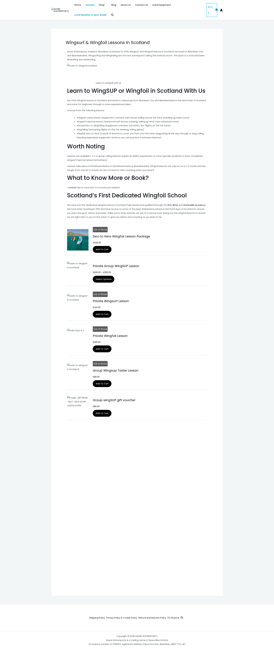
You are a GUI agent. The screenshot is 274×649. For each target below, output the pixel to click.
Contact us (73, 187)
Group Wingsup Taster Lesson (115, 370)
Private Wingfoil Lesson (110, 336)
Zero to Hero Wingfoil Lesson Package (121, 236)
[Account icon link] (221, 10)
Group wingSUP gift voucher (114, 400)
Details (77, 239)
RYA (170, 205)
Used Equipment (161, 4)
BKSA (175, 205)
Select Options (103, 279)
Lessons (89, 4)
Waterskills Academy (194, 205)
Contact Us (141, 4)
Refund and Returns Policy (152, 617)
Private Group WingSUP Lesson (116, 266)
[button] (112, 15)
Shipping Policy (97, 617)
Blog (113, 4)
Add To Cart (102, 249)
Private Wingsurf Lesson (111, 301)
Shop (102, 4)
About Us (126, 4)
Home (77, 4)
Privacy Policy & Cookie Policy (121, 617)
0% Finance (173, 617)
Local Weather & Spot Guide (90, 14)
